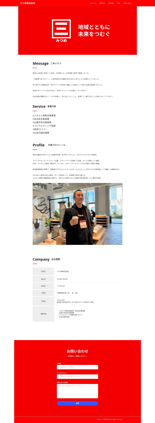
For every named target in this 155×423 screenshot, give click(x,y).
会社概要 (111, 3)
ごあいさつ (93, 3)
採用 (118, 3)
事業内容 (102, 3)
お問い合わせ (127, 3)
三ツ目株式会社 (27, 3)
